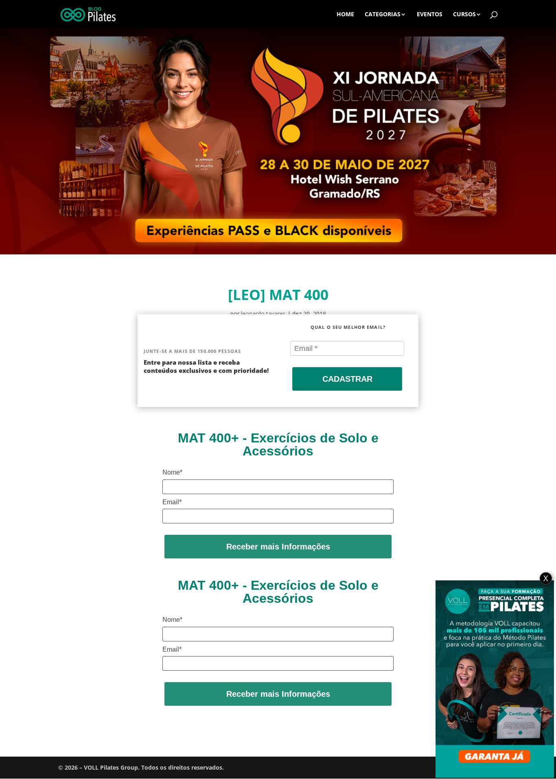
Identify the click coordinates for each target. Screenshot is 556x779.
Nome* (172, 472)
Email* (172, 502)
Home (345, 14)
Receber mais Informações (278, 546)
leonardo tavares (263, 313)
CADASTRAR (347, 378)
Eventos (429, 14)
